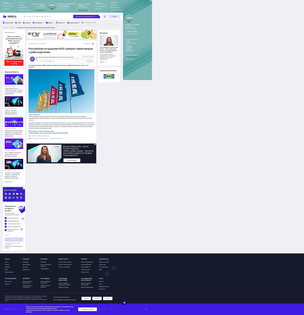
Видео (100, 269)
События (26, 259)
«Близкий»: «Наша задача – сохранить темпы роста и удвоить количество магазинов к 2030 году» (13, 175)
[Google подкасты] (47, 16)
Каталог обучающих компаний (46, 265)
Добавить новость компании (45, 286)
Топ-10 (100, 284)
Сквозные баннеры (86, 264)
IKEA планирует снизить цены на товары (41, 131)
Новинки (101, 281)
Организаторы (26, 264)
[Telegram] (32, 16)
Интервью (7, 267)
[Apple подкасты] (50, 16)
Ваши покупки (8, 281)
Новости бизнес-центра (65, 262)
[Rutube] (40, 16)
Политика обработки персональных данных (64, 299)
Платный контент (85, 269)
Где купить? (102, 289)
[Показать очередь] (92, 56)
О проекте (86, 298)
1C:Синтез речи (89, 61)
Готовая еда (102, 264)
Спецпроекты (104, 259)
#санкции (46, 135)
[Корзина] (105, 16)
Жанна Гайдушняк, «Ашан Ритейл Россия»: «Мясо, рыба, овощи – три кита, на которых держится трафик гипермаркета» (109, 50)
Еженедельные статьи (13, 221)
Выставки (25, 267)
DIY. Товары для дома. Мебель (40, 138)
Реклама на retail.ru (9, 32)
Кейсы (6, 269)
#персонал (39, 135)
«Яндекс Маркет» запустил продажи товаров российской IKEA (48, 133)
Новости (12, 27)
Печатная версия (85, 267)
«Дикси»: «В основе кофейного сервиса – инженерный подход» (11, 112)
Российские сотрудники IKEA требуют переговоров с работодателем (55, 57)
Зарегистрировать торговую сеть (28, 282)
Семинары (43, 262)
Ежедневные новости (13, 218)
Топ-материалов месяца (14, 224)
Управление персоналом (56, 138)
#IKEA (34, 135)
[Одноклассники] (34, 16)
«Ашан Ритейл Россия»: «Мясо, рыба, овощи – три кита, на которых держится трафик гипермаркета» (14, 90)
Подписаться (14, 239)
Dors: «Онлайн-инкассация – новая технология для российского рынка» (13, 154)
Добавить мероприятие (87, 287)
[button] (38, 23)
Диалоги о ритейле (104, 262)
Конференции (26, 269)
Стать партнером (103, 267)
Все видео (8, 182)
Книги (101, 278)
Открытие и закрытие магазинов (13, 230)
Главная (5, 27)
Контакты (107, 298)
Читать (102, 62)
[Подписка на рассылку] (24, 16)
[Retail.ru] (12, 16)
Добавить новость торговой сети (27, 286)
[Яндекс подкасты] (45, 16)
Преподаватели (45, 268)
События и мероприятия (14, 226)
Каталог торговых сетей (65, 264)
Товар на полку (85, 272)
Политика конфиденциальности (61, 297)
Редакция (97, 298)
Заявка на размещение (87, 262)
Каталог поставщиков (64, 267)
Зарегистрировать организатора (86, 283)
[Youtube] (37, 16)
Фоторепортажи (9, 272)
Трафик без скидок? (104, 286)
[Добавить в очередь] (89, 56)
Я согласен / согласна (87, 309)
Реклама (84, 259)
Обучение (44, 259)
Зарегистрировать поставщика (45, 282)
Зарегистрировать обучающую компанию (64, 283)
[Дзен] (42, 16)
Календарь (25, 262)
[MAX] (29, 16)
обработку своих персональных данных (14, 246)
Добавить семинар (63, 287)
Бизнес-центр (63, 259)
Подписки (7, 284)
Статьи (6, 262)
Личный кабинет (10, 278)
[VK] (27, 16)
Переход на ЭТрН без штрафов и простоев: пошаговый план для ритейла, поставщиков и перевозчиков (14, 133)
